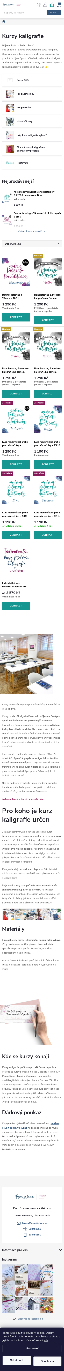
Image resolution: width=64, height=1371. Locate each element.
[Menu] (59, 4)
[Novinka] (48, 272)
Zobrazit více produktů (30, 231)
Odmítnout (16, 1360)
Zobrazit (16, 317)
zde (46, 1340)
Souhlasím (47, 1361)
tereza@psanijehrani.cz (34, 1223)
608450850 (35, 1229)
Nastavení (32, 1348)
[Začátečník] (16, 419)
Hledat (54, 12)
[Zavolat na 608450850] (39, 5)
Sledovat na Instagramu (30, 1318)
